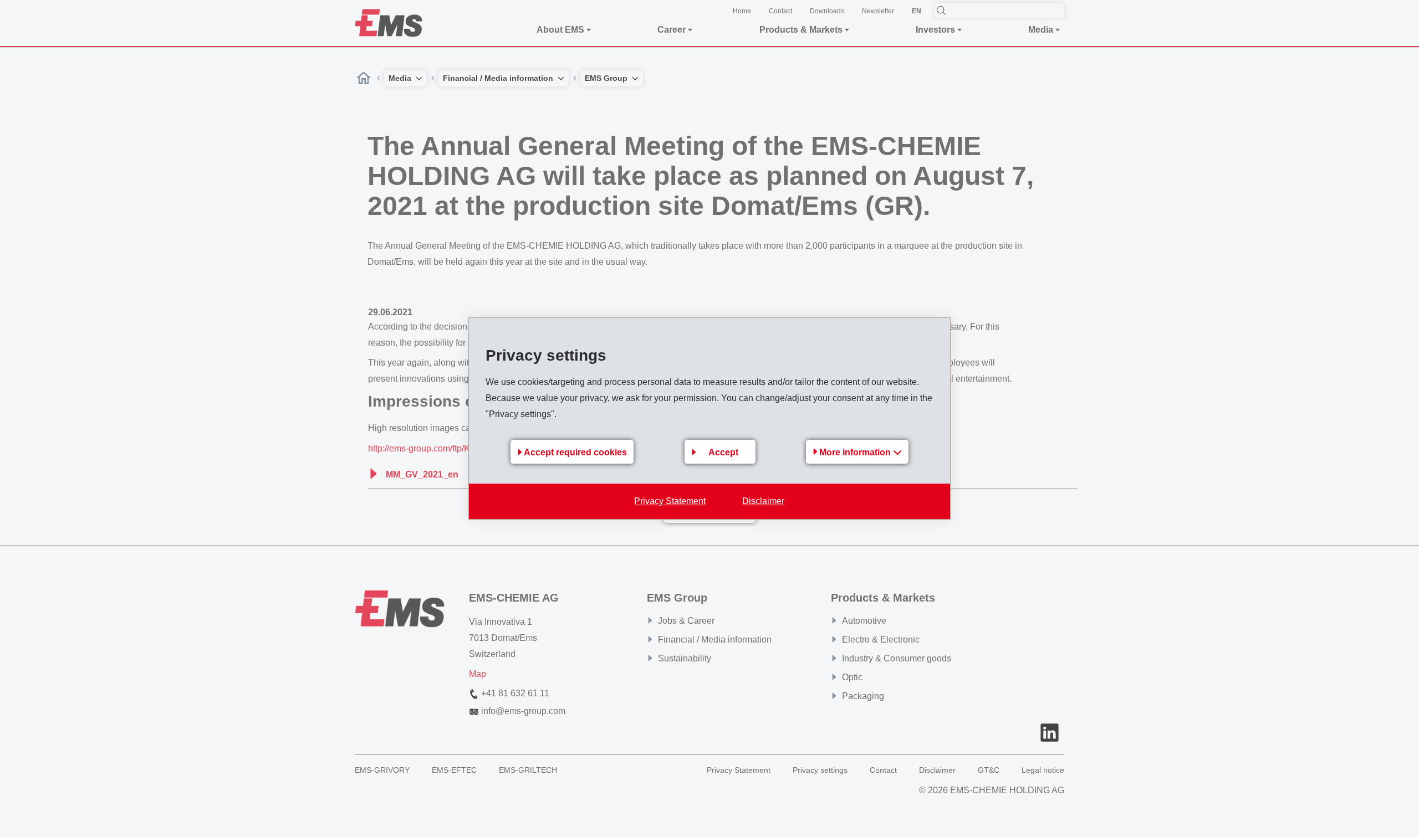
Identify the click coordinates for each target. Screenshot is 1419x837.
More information (856, 452)
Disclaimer (763, 501)
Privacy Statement (670, 501)
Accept (723, 452)
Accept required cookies (575, 452)
